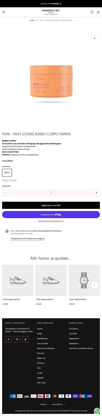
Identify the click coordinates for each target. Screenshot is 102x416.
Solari (39, 333)
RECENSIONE (55, 4)
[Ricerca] (92, 12)
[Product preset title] (17, 280)
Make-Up (41, 358)
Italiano (44, 404)
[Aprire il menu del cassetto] (4, 12)
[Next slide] (94, 285)
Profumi (40, 353)
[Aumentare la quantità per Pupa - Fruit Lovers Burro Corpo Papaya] (96, 192)
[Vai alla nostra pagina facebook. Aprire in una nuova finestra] (8, 339)
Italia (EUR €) (57, 404)
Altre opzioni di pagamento (51, 221)
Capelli (40, 377)
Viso (39, 368)
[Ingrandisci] (94, 38)
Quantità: (6, 186)
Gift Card (41, 382)
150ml (7, 172)
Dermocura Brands (45, 348)
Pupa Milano (7, 160)
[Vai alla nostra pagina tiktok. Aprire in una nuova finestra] (25, 339)
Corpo (40, 373)
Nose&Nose (42, 338)
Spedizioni (73, 343)
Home (40, 328)
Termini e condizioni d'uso (81, 348)
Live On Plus (42, 343)
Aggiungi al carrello (51, 205)
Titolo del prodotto (11, 299)
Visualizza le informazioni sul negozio (28, 238)
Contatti (73, 333)
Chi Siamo (73, 328)
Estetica (40, 363)
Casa (32, 20)
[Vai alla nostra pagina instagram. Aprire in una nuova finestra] (17, 339)
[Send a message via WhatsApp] (97, 411)
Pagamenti (74, 338)
